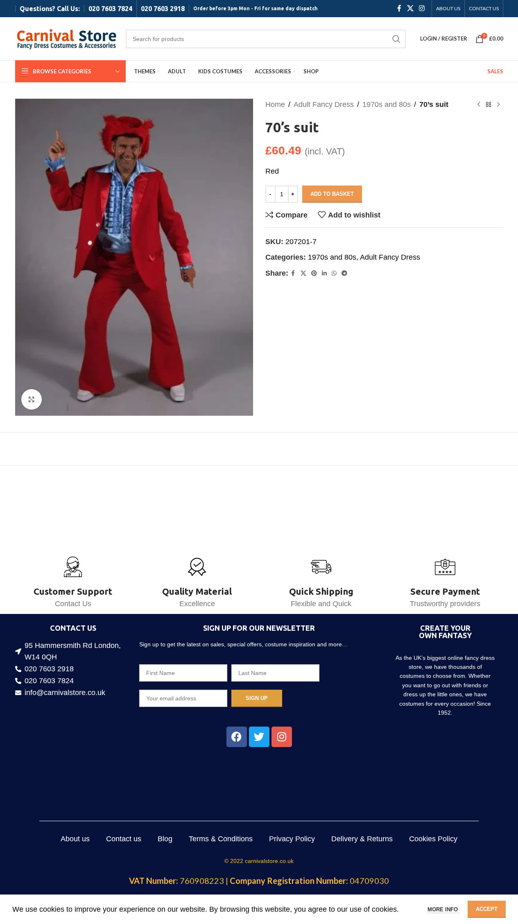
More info (443, 909)
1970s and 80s (386, 104)
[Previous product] (479, 104)
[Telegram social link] (344, 273)
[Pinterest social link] (314, 273)
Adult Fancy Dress (324, 104)
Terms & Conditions (221, 839)
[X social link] (410, 8)
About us (75, 839)
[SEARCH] (396, 38)
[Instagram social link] (421, 8)
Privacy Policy (292, 839)
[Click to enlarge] (31, 399)
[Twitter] (259, 737)
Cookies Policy (433, 839)
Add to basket (332, 194)
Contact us (123, 839)
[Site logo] (66, 38)
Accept (487, 909)
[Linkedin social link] (324, 273)
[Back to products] (488, 104)
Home (275, 104)
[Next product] (498, 104)
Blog (165, 839)
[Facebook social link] (399, 8)
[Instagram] (281, 737)
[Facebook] (236, 737)
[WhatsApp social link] (334, 273)
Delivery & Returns (362, 839)
